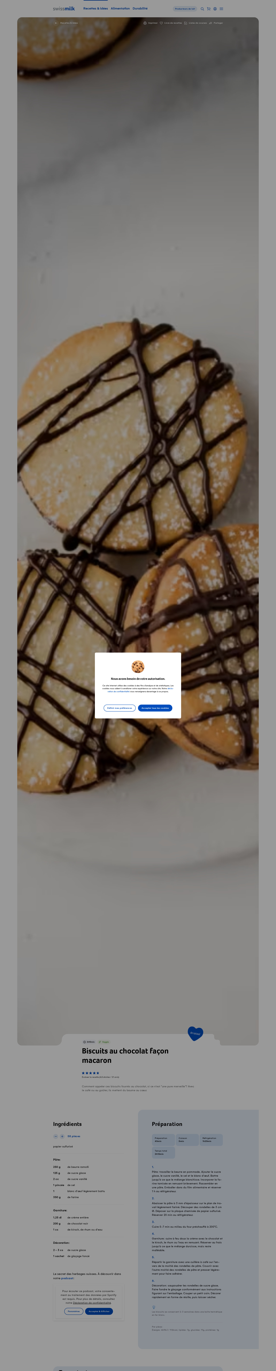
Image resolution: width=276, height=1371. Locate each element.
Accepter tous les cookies (155, 708)
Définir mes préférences (119, 708)
